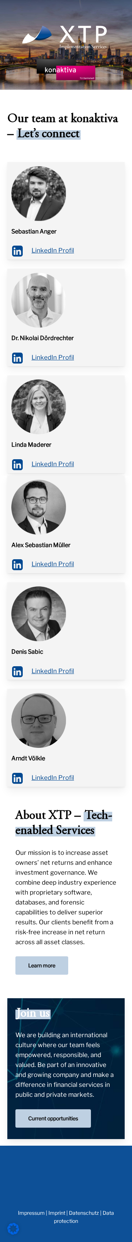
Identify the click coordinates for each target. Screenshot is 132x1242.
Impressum (31, 1213)
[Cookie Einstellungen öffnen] (13, 1232)
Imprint (56, 1213)
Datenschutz (84, 1213)
